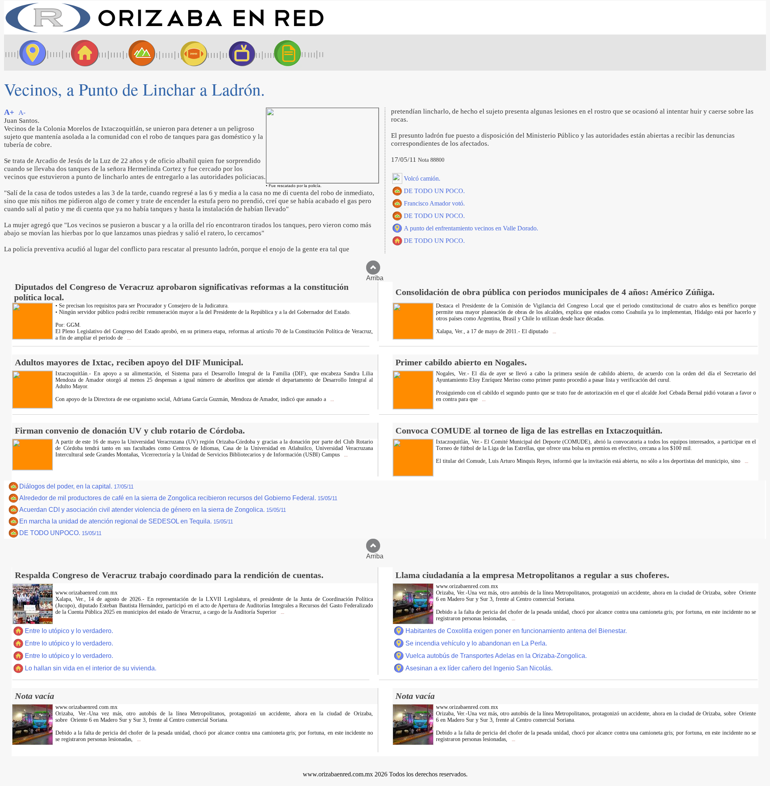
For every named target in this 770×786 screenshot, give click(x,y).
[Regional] (134, 53)
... (128, 338)
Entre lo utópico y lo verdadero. (69, 630)
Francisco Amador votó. (434, 203)
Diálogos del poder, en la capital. (76, 486)
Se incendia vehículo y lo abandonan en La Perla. (476, 643)
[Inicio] (164, 32)
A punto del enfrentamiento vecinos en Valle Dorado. (471, 228)
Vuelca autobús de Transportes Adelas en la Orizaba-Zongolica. (496, 655)
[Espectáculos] (239, 53)
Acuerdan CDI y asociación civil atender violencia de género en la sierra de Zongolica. (152, 509)
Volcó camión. (422, 178)
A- (22, 112)
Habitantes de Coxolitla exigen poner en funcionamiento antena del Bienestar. (516, 630)
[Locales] (82, 53)
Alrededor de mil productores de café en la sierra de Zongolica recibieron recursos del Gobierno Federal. (178, 498)
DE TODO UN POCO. (434, 190)
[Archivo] (295, 53)
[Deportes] (186, 53)
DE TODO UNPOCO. (60, 532)
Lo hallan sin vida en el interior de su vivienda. (90, 668)
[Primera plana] (30, 53)
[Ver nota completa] (32, 337)
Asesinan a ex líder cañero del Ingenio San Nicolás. (479, 668)
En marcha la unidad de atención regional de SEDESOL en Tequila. (126, 521)
